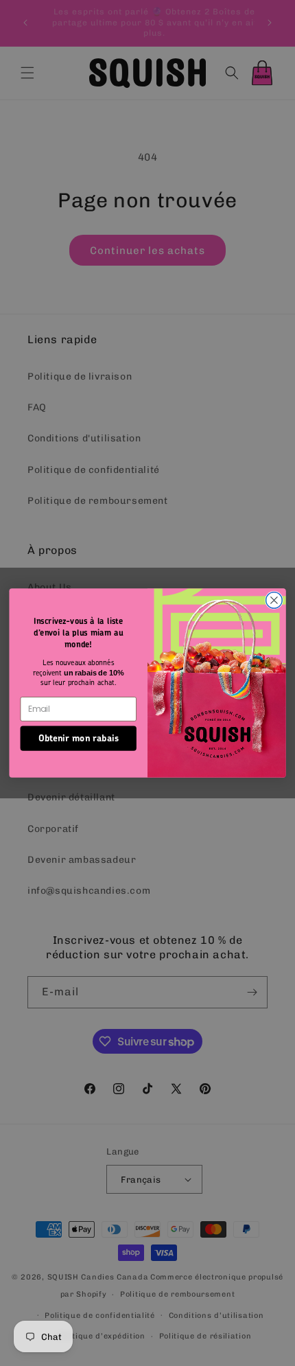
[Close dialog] (274, 600)
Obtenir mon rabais (78, 738)
